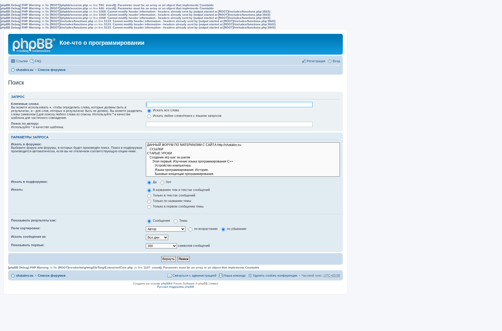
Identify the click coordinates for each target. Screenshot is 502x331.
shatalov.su (24, 69)
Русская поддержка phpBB (175, 286)
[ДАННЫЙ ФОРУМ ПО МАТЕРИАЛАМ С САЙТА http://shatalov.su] (242, 145)
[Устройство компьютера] (242, 166)
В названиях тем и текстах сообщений (181, 190)
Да (154, 182)
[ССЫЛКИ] (242, 149)
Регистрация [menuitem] (316, 61)
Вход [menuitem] (336, 61)
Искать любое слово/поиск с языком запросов (186, 115)
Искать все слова (165, 110)
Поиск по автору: (25, 123)
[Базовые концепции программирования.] (242, 174)
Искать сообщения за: (28, 236)
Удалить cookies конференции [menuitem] (275, 275)
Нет (168, 182)
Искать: (17, 189)
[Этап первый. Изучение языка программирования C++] (242, 162)
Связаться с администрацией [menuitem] (194, 275)
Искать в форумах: (26, 144)
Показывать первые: (27, 245)
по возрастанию (205, 228)
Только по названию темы (171, 201)
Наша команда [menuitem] (234, 275)
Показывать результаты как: (33, 220)
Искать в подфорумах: (29, 181)
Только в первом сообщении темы (178, 206)
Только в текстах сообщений (173, 195)
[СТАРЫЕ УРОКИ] (242, 153)
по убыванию (236, 228)
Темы (182, 220)
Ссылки (22, 61)
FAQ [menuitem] (38, 61)
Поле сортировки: (25, 228)
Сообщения (161, 220)
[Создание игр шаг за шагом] (242, 157)
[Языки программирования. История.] (242, 170)
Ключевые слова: (25, 103)
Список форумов (52, 69)
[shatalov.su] (35, 44)
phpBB (166, 283)
